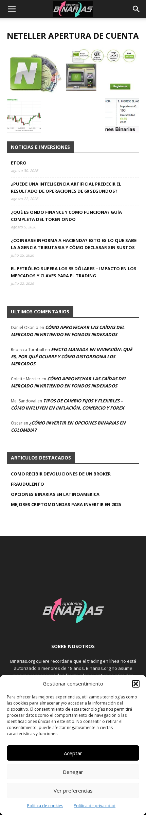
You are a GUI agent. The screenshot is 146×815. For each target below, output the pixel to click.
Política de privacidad (94, 806)
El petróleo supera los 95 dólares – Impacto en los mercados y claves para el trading (73, 272)
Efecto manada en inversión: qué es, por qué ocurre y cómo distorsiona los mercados (71, 356)
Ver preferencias (73, 790)
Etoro (18, 163)
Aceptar (73, 753)
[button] (135, 683)
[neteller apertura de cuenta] (73, 91)
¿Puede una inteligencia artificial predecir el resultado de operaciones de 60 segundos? (66, 187)
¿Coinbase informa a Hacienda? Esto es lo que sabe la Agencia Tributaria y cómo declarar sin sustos (73, 243)
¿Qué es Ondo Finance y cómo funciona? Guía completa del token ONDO (66, 215)
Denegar (73, 771)
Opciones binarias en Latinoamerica (55, 494)
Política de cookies (45, 806)
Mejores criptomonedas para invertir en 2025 (66, 504)
